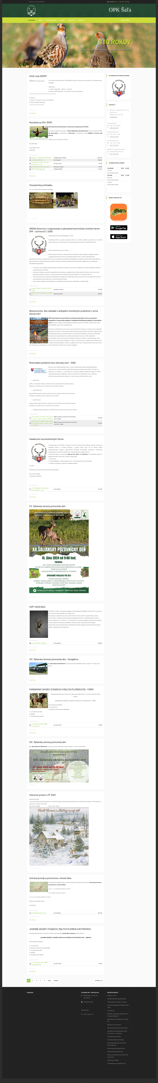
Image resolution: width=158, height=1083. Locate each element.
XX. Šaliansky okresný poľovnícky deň (47, 506)
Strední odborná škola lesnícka (116, 999)
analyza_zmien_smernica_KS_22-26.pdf (41, 289)
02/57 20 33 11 (88, 1014)
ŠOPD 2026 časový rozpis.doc (40, 166)
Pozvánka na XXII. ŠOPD (40, 122)
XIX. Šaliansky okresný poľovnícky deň (47, 742)
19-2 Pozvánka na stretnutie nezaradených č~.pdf (39, 489)
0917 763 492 (114, 145)
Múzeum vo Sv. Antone (114, 1025)
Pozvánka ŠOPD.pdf (37, 160)
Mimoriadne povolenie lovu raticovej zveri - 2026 (52, 362)
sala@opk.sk (112, 1)
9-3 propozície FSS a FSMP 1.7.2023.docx (39, 725)
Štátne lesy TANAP (113, 1060)
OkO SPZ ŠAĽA (125, 20)
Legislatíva (71, 20)
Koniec (56, 980)
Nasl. (49, 980)
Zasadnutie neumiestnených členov (46, 439)
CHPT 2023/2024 (37, 607)
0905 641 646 (114, 136)
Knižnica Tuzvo (111, 995)
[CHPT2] (41, 200)
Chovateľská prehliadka (40, 185)
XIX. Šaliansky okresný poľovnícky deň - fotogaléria (53, 659)
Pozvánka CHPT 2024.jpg (38, 643)
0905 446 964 (114, 128)
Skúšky (62, 20)
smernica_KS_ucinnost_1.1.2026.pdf (42, 294)
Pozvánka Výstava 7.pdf (38, 913)
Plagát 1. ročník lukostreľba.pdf (41, 157)
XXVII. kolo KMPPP (38, 76)
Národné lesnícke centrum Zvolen (117, 1028)
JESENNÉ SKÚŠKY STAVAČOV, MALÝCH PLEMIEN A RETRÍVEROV (60, 929)
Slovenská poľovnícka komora (116, 1048)
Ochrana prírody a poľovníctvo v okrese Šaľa (50, 878)
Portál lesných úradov (114, 1036)
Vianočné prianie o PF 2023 (42, 795)
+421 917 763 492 (124, 1)
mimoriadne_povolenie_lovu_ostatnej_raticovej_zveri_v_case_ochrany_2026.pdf (42, 423)
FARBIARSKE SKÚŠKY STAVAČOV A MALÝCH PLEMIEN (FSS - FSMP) (61, 689)
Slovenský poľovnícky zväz (115, 1051)
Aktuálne (31, 20)
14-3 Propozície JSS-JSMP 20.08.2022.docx (39, 963)
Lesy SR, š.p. (111, 1010)
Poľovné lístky (51, 20)
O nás (40, 20)
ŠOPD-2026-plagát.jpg (38, 169)
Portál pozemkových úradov (115, 1040)
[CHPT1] (66, 200)
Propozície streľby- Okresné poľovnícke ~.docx (40, 163)
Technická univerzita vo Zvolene (117, 1002)
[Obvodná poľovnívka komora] (31, 10)
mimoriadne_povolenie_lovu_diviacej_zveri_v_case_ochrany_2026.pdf (42, 417)
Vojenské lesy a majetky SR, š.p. (116, 1063)
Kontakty (81, 20)
